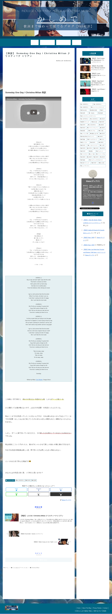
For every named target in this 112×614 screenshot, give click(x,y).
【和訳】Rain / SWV (88, 237)
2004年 (28, 480)
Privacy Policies (97, 608)
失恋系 (34, 480)
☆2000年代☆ (20, 480)
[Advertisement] (38, 75)
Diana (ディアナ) (93, 181)
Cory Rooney (39, 379)
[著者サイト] (93, 203)
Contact (105, 608)
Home (78, 608)
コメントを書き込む (39, 560)
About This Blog (86, 608)
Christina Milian (11, 480)
